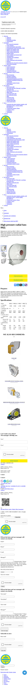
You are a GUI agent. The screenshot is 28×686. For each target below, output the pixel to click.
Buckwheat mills (10, 87)
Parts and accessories (11, 64)
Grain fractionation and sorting (14, 46)
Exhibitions (9, 111)
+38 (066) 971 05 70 (15, 486)
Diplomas (9, 38)
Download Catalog (18, 280)
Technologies (10, 41)
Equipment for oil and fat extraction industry (17, 62)
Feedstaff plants (10, 97)
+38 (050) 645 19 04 (5, 483)
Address (2, 464)
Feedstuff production (11, 70)
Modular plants (10, 53)
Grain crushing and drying (13, 52)
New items (9, 44)
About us (6, 36)
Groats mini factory (11, 101)
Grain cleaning (10, 45)
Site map (3, 509)
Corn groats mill (10, 99)
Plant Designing (10, 75)
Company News (10, 109)
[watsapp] (7, 482)
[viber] (2, 482)
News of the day (4, 14)
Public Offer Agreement (17, 509)
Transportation (10, 56)
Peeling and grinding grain (13, 49)
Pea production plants (12, 95)
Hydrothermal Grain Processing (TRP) (16, 48)
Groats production (11, 66)
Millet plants (9, 92)
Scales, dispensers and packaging (14, 60)
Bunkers (9, 61)
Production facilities (11, 40)
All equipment (15, 44)
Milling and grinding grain (13, 50)
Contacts (6, 113)
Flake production (11, 68)
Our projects (6, 85)
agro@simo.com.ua (5, 13)
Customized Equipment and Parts (14, 79)
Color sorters (10, 58)
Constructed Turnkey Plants (13, 108)
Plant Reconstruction (11, 77)
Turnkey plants (7, 65)
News (5, 103)
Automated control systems (13, 72)
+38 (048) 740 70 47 (5, 11)
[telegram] (5, 482)
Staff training (10, 84)
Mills (8, 96)
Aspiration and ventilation (13, 57)
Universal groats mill (11, 93)
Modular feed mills (11, 100)
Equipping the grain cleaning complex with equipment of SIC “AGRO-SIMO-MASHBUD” (17, 106)
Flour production (10, 69)
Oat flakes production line (13, 91)
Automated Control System (13, 83)
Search (2, 667)
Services (6, 73)
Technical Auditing (11, 76)
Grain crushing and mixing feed (14, 54)
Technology (9, 112)
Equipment (6, 42)
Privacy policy (8, 509)
